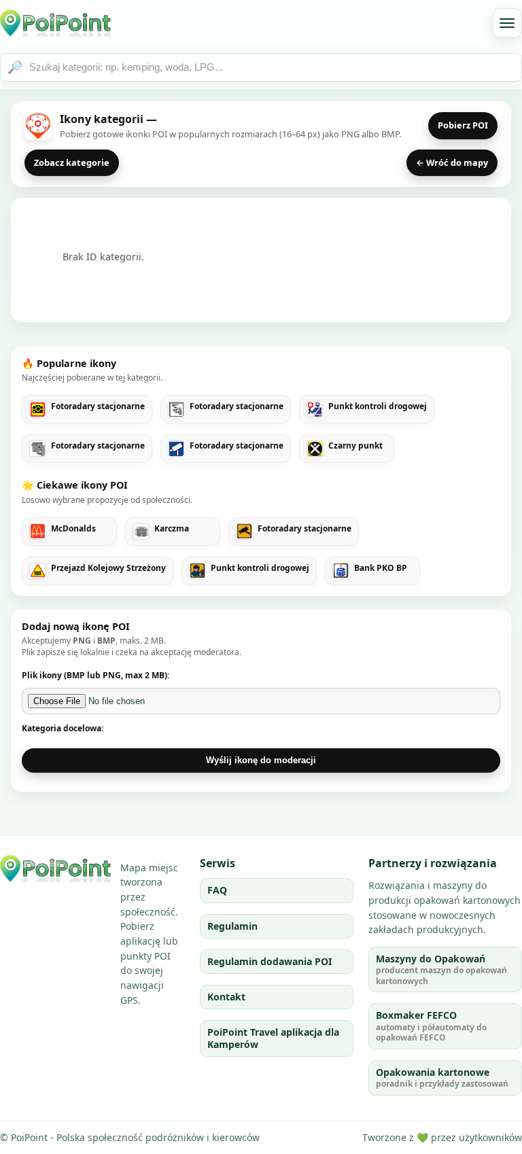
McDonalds (73, 528)
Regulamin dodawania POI (269, 961)
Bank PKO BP (380, 568)
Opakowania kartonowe (442, 1077)
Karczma (171, 528)
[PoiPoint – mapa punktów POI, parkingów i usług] (56, 868)
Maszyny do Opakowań (441, 969)
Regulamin (232, 926)
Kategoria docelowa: (62, 728)
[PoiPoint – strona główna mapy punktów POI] (56, 23)
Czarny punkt (355, 445)
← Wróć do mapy (452, 162)
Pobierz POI (463, 125)
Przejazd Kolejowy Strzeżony (108, 568)
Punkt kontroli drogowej (377, 406)
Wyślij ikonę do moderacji (261, 760)
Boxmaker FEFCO (431, 1026)
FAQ (217, 890)
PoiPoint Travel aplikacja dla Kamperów (273, 1038)
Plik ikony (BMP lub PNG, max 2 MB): (95, 675)
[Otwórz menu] (507, 23)
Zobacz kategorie (71, 162)
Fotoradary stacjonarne (98, 406)
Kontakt (226, 996)
